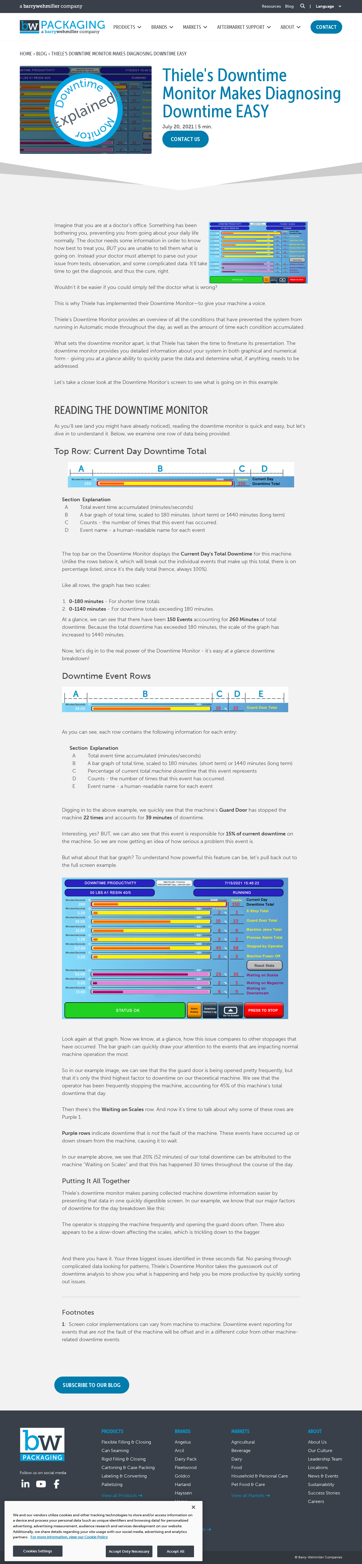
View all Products (119, 1495)
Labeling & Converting (124, 1476)
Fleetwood (186, 1467)
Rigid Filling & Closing (124, 1459)
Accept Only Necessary (129, 1551)
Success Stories (324, 1493)
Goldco (182, 1476)
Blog (289, 6)
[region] (103, 1531)
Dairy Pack (186, 1459)
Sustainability (321, 1484)
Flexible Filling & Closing (126, 1442)
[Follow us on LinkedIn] (25, 1484)
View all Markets (247, 1495)
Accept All (175, 1551)
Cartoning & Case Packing (128, 1467)
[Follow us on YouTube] (41, 1484)
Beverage (241, 1450)
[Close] (193, 1507)
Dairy (236, 1459)
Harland (183, 1484)
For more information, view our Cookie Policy (69, 1537)
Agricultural (243, 1442)
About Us (317, 1442)
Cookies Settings (37, 1551)
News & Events (323, 1476)
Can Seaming (115, 1450)
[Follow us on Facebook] (56, 1484)
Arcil (179, 1450)
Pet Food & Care (248, 1484)
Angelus (183, 1442)
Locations (318, 1467)
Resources (271, 6)
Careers (316, 1501)
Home (26, 54)
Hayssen (183, 1493)
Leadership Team (325, 1459)
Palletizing (112, 1484)
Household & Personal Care (259, 1476)
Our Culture (320, 1450)
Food (236, 1467)
